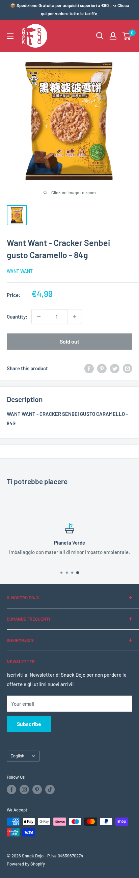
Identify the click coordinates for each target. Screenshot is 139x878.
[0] (126, 36)
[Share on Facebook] (89, 368)
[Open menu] (10, 36)
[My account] (113, 36)
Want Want (20, 271)
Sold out (69, 341)
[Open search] (100, 36)
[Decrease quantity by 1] (39, 316)
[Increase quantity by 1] (74, 316)
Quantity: (17, 316)
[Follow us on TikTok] (50, 789)
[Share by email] (127, 368)
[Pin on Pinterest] (102, 368)
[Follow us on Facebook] (11, 789)
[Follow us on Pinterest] (37, 789)
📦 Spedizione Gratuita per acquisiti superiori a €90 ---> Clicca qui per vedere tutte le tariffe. (69, 9)
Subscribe (29, 724)
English (17, 755)
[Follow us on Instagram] (24, 789)
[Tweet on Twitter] (114, 368)
